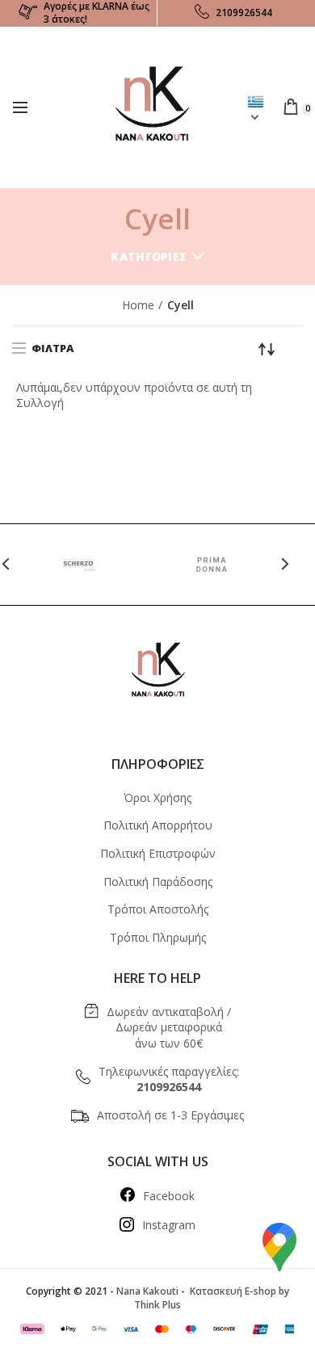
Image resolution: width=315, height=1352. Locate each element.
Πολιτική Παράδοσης (157, 881)
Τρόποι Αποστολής (157, 909)
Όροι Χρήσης (157, 797)
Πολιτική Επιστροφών (158, 853)
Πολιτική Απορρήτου (157, 825)
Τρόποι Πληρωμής (158, 937)
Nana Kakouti (147, 1291)
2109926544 (244, 12)
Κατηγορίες (149, 256)
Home (138, 305)
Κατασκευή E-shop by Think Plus (211, 1298)
